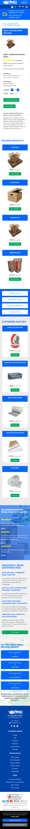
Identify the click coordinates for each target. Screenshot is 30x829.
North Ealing (15, 757)
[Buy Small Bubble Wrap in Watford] (15, 411)
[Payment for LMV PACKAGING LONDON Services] (15, 800)
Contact (15, 735)
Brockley (15, 768)
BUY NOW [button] (15, 355)
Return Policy (15, 785)
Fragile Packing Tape (15, 327)
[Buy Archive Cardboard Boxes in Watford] (15, 195)
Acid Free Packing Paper (15, 433)
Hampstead (15, 771)
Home (3, 23)
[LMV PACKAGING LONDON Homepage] (9, 2)
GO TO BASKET (9, 106)
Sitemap (15, 749)
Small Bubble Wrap (15, 398)
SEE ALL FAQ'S (15, 632)
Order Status (15, 746)
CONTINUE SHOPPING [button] (11, 100)
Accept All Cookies (15, 820)
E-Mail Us (15, 721)
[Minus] (12, 90)
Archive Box (15, 182)
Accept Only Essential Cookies (15, 825)
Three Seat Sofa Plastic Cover (15, 362)
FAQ (15, 738)
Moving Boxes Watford (12, 23)
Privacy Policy (15, 816)
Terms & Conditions (15, 779)
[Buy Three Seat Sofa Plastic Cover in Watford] (15, 376)
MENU (24, 2)
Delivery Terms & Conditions (15, 782)
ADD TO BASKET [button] (15, 174)
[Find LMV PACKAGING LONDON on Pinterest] (17, 726)
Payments (15, 744)
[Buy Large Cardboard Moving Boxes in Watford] (15, 160)
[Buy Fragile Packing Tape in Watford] (15, 341)
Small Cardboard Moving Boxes (12, 25)
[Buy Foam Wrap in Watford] (15, 481)
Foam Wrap (15, 468)
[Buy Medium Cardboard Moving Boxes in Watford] (15, 230)
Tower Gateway (15, 763)
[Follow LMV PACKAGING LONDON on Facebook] (11, 726)
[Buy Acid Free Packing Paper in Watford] (15, 446)
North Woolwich (15, 760)
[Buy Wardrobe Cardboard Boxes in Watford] (15, 265)
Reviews (15, 741)
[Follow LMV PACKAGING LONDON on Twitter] (14, 726)
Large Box (15, 147)
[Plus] (18, 90)
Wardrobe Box (15, 253)
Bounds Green (15, 766)
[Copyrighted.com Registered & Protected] (15, 796)
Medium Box (15, 218)
